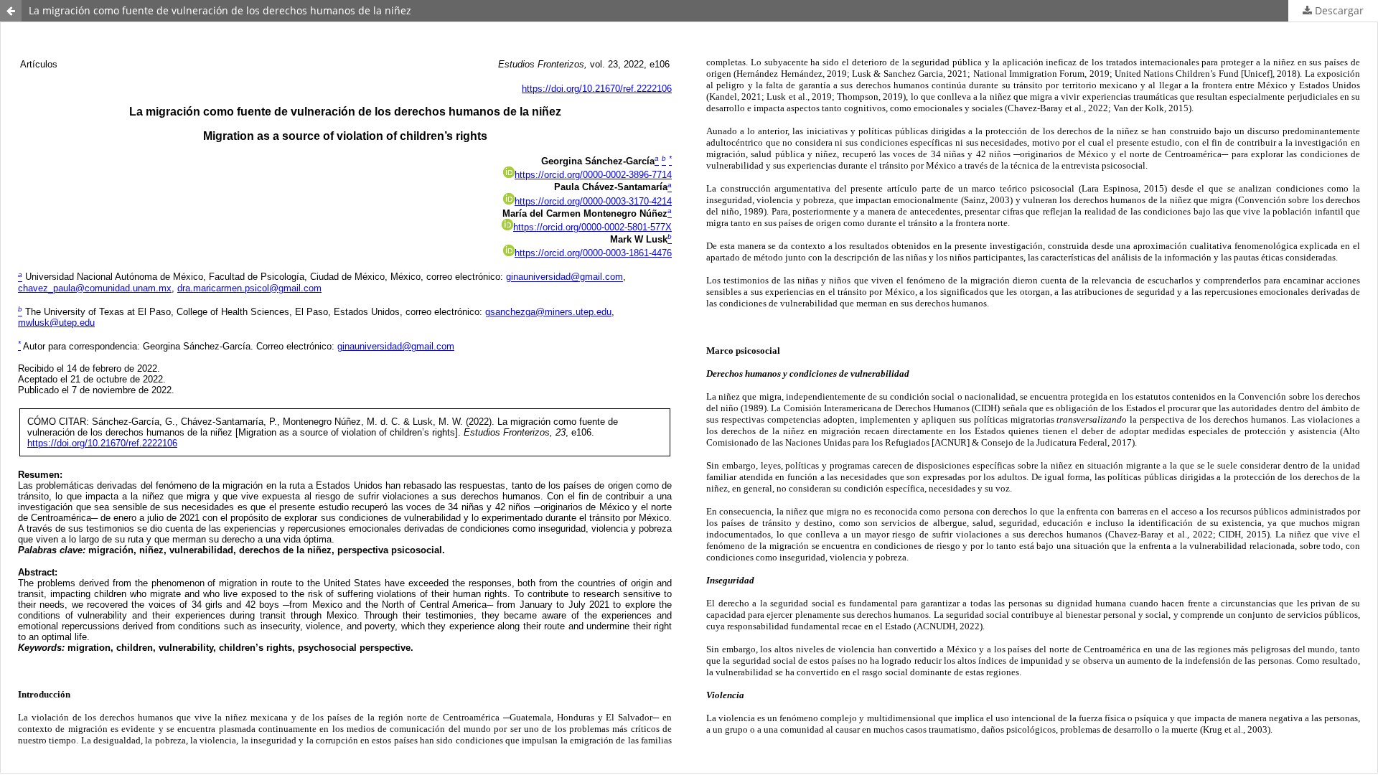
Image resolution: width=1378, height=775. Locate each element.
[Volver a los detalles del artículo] (11, 11)
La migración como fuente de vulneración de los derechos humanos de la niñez (220, 10)
